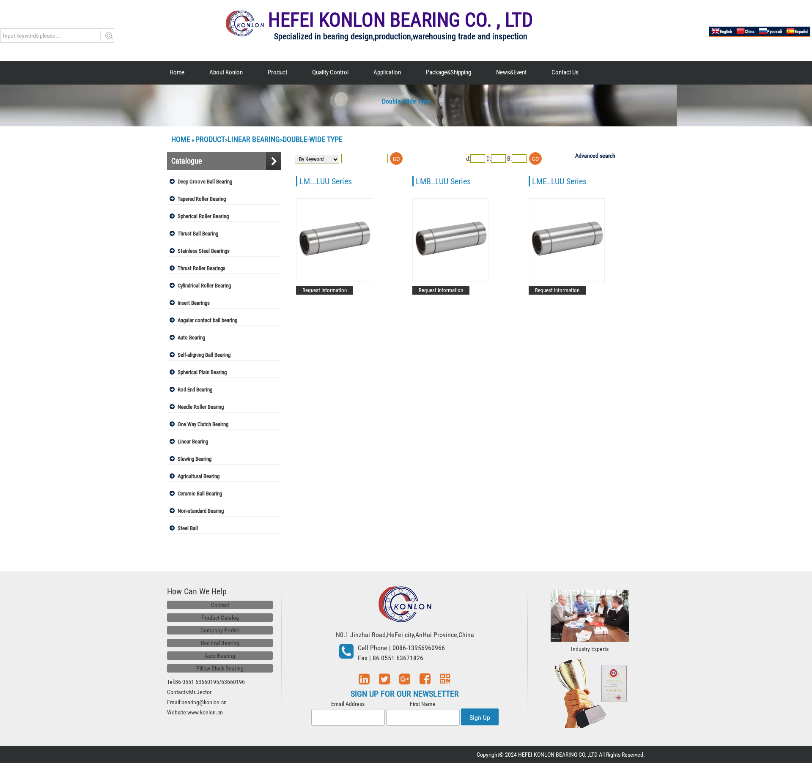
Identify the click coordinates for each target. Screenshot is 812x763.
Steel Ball (188, 528)
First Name (423, 703)
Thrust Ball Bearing (198, 233)
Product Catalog (220, 617)
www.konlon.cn (205, 712)
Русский (774, 31)
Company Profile (219, 630)
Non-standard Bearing (201, 511)
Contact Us (565, 72)
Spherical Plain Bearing (202, 372)
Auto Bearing (191, 337)
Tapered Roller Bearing (202, 199)
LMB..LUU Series (443, 181)
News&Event (511, 72)
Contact (220, 605)
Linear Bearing (254, 139)
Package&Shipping (448, 72)
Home (177, 72)
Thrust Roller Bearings (201, 268)
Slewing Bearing (194, 459)
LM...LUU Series (325, 181)
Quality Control (330, 72)
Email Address (348, 703)
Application (387, 72)
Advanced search (595, 155)
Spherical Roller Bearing (203, 216)
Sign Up (479, 718)
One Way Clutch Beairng (203, 424)
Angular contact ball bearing (207, 320)
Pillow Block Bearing (220, 668)
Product (277, 72)
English (726, 31)
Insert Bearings (194, 303)
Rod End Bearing (195, 389)
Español (801, 31)
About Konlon (226, 72)
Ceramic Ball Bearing (200, 493)
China (749, 31)
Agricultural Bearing (198, 476)
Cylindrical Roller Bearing (204, 285)
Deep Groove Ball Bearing (205, 181)
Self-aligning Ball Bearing (204, 355)
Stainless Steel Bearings (204, 251)
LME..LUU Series (559, 181)
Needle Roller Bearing (201, 407)
